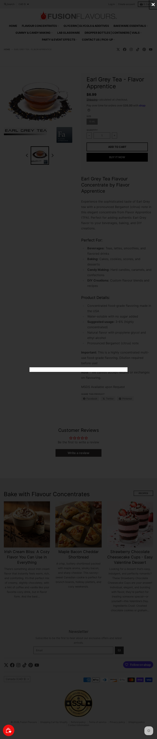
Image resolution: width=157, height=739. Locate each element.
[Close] (153, 4)
